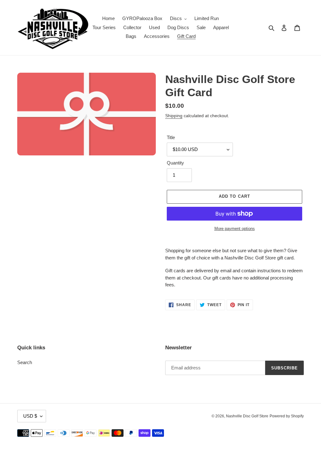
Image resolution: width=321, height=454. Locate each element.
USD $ (30, 416)
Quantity (175, 162)
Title (171, 137)
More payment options (234, 228)
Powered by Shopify (287, 416)
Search (24, 362)
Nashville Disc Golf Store (247, 416)
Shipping (173, 115)
